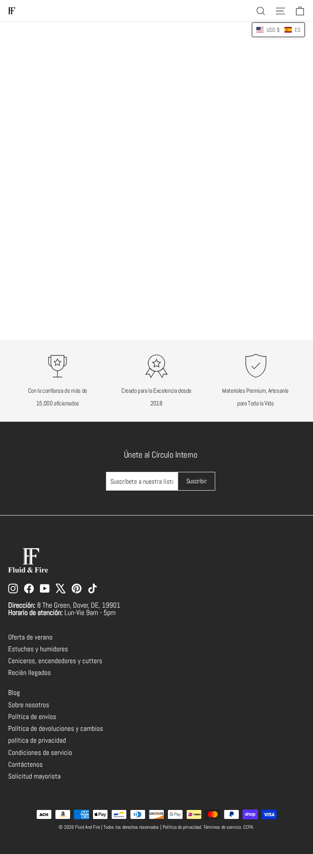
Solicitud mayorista (34, 776)
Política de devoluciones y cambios (55, 728)
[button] (278, 30)
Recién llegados (29, 672)
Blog (14, 692)
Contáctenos (25, 764)
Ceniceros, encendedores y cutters (55, 661)
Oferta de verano (30, 637)
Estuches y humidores (38, 649)
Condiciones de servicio (40, 752)
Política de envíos (32, 716)
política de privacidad (37, 740)
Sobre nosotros (28, 705)
